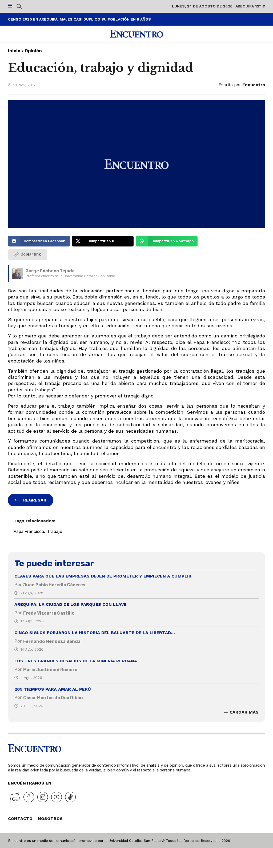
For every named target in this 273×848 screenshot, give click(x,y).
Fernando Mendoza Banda (52, 641)
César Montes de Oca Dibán (53, 697)
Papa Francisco (29, 531)
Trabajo (54, 531)
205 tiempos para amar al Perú (52, 689)
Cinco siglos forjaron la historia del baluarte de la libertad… (94, 632)
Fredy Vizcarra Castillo (48, 613)
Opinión (33, 50)
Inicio (14, 50)
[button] (39, 241)
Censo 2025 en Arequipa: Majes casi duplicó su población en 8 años (79, 19)
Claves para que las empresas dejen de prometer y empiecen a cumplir (102, 576)
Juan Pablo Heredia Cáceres (54, 584)
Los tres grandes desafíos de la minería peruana (75, 660)
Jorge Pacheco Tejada (50, 270)
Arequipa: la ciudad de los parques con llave (70, 604)
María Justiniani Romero (50, 669)
